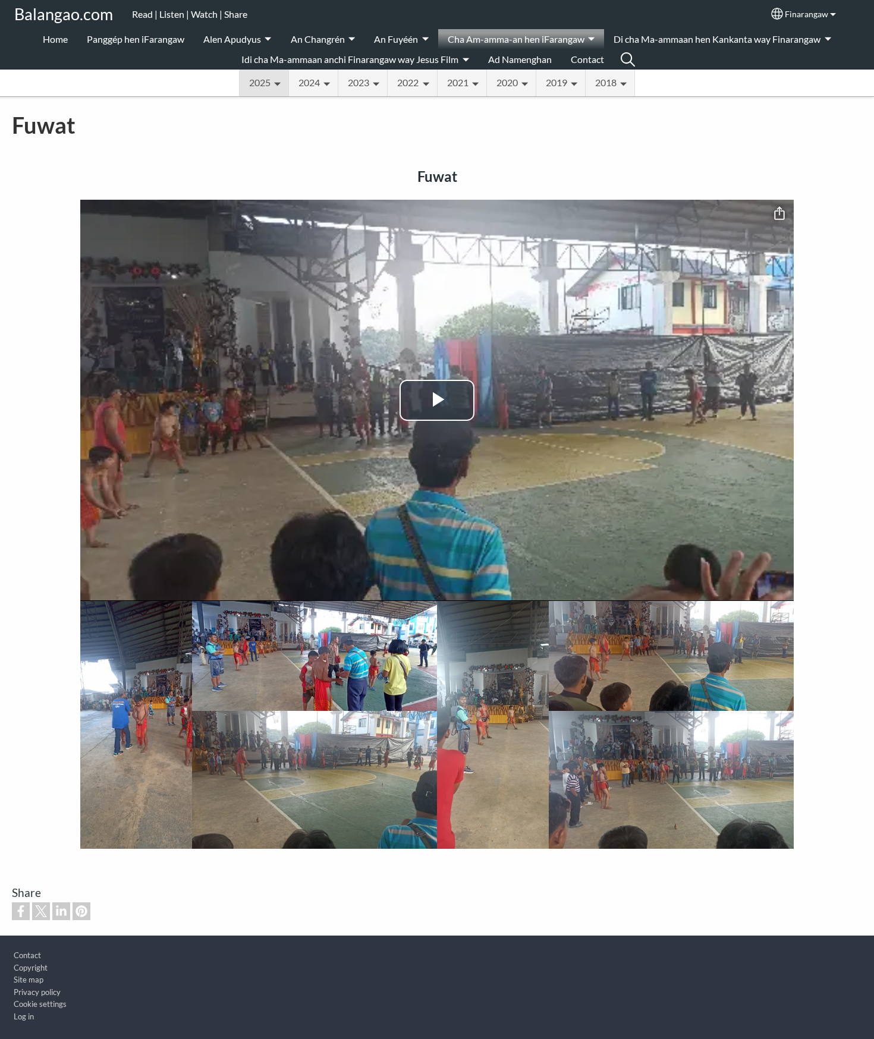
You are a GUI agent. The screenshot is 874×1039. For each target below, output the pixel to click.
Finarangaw (806, 14)
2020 (507, 82)
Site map (28, 979)
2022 (408, 82)
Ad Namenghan (520, 59)
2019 (556, 82)
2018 (606, 82)
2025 (260, 82)
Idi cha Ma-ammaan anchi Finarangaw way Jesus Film (349, 59)
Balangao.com (63, 14)
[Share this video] (779, 213)
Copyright (31, 967)
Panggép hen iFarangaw (135, 39)
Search (628, 59)
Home (55, 39)
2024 (309, 82)
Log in (24, 1016)
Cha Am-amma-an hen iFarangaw (516, 39)
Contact (587, 59)
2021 (458, 82)
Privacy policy (37, 992)
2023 (358, 82)
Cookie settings (40, 1004)
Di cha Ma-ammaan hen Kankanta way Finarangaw (717, 39)
